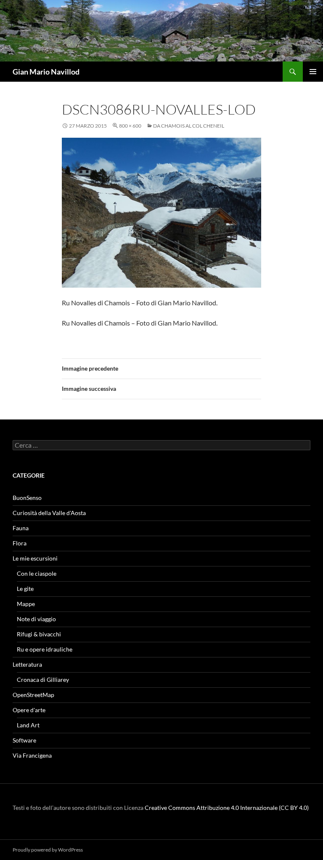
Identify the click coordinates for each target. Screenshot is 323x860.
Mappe (26, 603)
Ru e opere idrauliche (44, 649)
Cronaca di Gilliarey (43, 679)
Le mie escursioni (35, 558)
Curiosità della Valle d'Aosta (49, 512)
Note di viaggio (36, 618)
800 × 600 (130, 126)
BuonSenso (27, 497)
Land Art (28, 725)
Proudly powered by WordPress (48, 850)
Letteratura (27, 664)
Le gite (25, 588)
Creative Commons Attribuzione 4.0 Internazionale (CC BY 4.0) (227, 807)
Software (24, 740)
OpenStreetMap (33, 694)
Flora (19, 543)
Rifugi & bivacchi (39, 634)
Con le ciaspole (36, 573)
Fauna (21, 527)
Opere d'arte (29, 709)
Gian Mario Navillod (46, 71)
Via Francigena (32, 755)
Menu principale (313, 71)
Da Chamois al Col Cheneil (188, 126)
